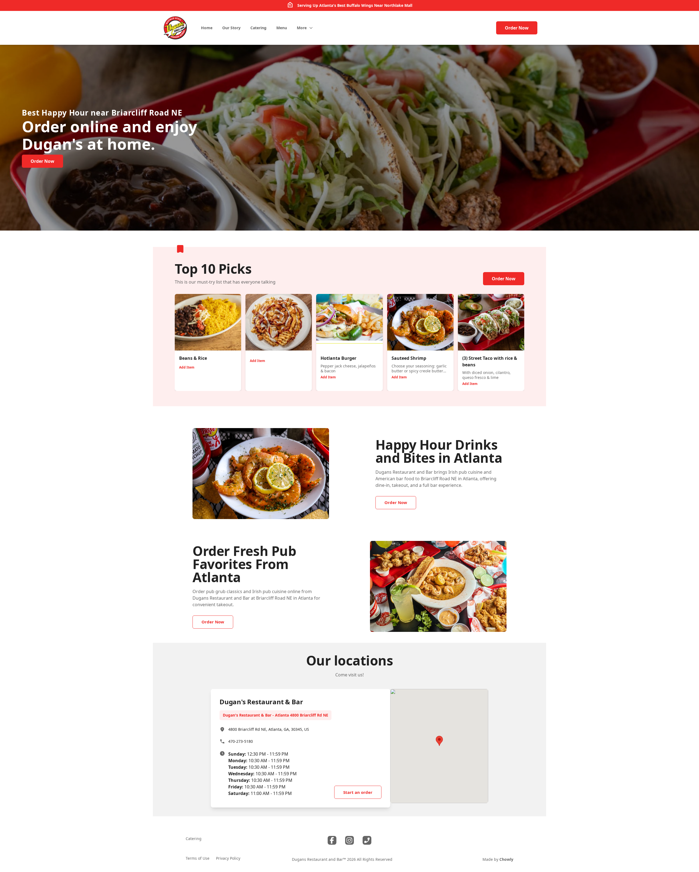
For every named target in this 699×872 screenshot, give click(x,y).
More (302, 27)
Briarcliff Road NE (146, 112)
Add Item (186, 367)
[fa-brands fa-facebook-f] (332, 840)
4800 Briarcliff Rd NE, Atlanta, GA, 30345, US (268, 729)
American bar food (394, 479)
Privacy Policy (228, 858)
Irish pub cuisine (465, 472)
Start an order (357, 792)
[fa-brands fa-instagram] (349, 840)
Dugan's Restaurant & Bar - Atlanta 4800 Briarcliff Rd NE (275, 715)
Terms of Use (197, 858)
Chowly (506, 859)
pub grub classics (224, 591)
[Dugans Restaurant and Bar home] (175, 28)
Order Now (517, 28)
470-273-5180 (240, 741)
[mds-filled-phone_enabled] (367, 840)
